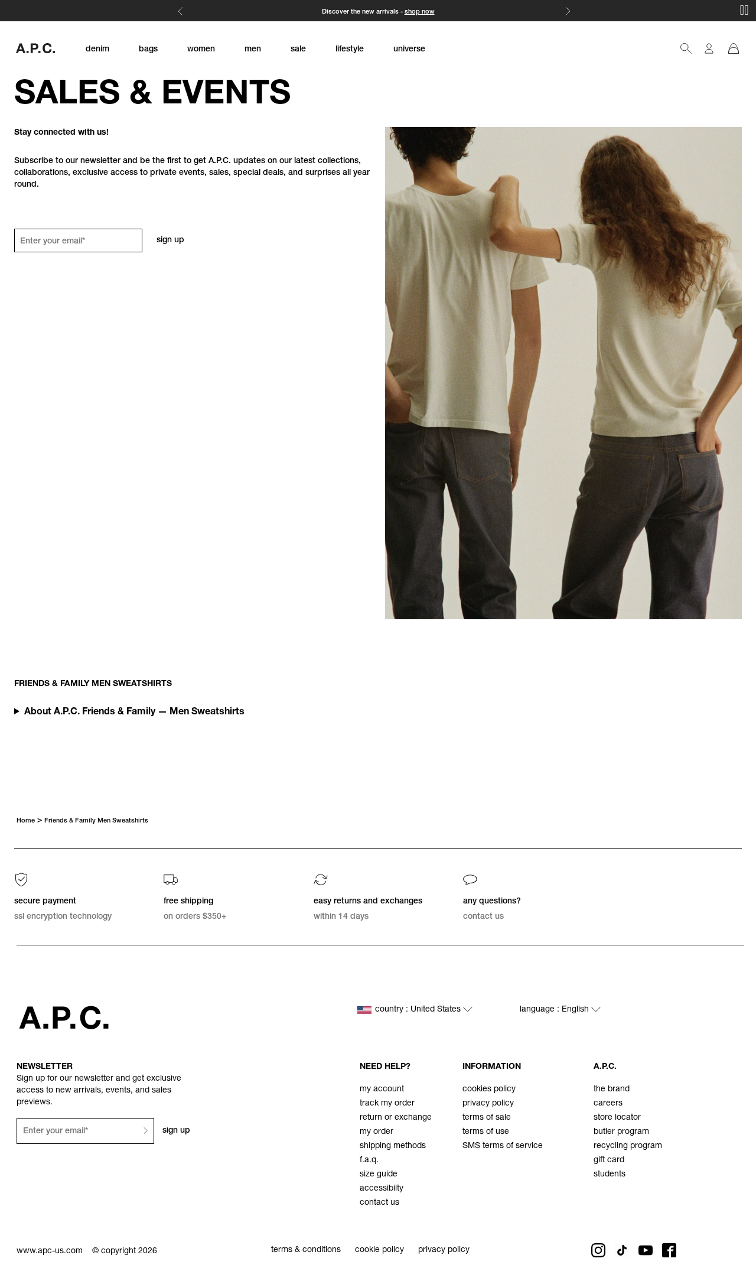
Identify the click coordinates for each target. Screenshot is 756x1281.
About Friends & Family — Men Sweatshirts (134, 712)
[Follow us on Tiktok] (622, 1250)
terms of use (485, 1132)
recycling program (628, 1146)
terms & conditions (306, 1250)
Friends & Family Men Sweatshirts (96, 821)
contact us (379, 1203)
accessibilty (381, 1189)
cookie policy (379, 1250)
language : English (555, 1010)
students (609, 1175)
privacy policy (488, 1104)
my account (382, 1089)
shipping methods (393, 1146)
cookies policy (489, 1089)
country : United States (419, 1010)
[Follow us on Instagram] (598, 1250)
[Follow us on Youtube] (645, 1250)
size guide (378, 1175)
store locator (617, 1118)
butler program (621, 1132)
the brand (612, 1089)
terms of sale (486, 1118)
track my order (387, 1104)
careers (608, 1104)
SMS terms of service (502, 1146)
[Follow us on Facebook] (669, 1250)
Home (26, 821)
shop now (420, 12)
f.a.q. (369, 1160)
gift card (609, 1160)
